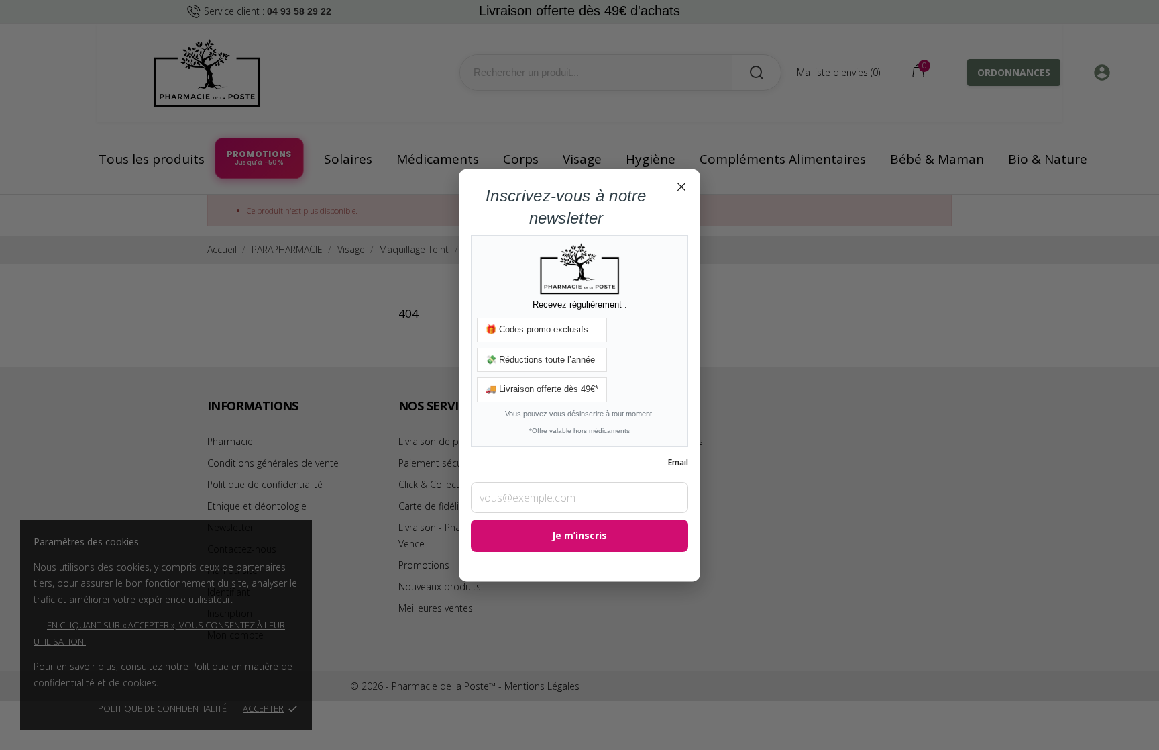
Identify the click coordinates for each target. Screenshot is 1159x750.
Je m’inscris (579, 535)
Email (678, 462)
